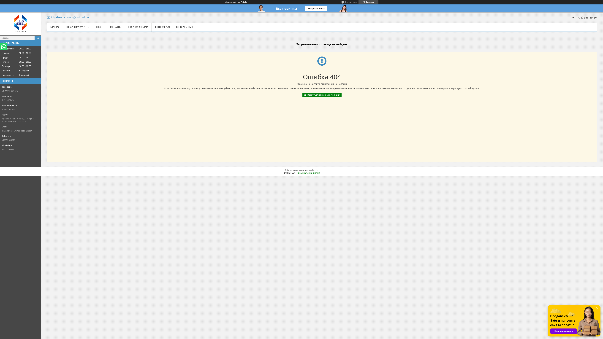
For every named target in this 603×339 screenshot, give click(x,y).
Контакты (115, 27)
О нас (99, 27)
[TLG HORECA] (20, 22)
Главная (55, 27)
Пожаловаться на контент (308, 173)
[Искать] (38, 37)
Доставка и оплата (138, 27)
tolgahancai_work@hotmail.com (17, 130)
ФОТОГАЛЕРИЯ (162, 27)
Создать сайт (231, 2)
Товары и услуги (75, 27)
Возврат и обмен (185, 27)
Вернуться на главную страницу (323, 94)
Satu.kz (315, 170)
